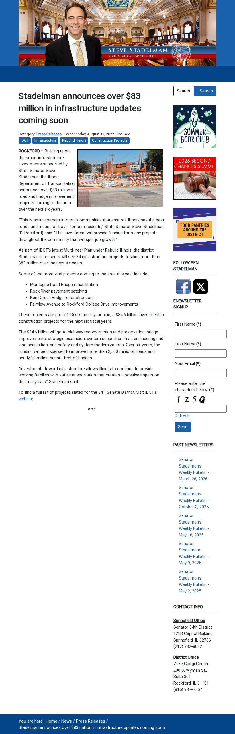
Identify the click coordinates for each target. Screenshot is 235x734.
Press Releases (49, 134)
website (26, 398)
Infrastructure (45, 140)
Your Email (188, 363)
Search (206, 91)
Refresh (182, 415)
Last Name (188, 344)
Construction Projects (110, 140)
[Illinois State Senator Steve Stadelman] (117, 33)
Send (182, 426)
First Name (188, 324)
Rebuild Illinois (74, 140)
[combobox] (183, 91)
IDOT (25, 140)
